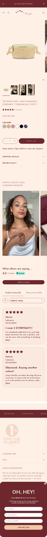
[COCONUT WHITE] (17, 126)
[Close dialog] (45, 484)
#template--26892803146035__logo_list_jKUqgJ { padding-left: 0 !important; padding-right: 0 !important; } (23, 266)
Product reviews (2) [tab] (13, 292)
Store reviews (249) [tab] (34, 292)
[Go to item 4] (31, 89)
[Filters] (5, 300)
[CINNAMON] (9, 126)
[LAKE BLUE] (26, 126)
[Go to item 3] (22, 89)
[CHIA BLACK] (21, 126)
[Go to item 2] (14, 89)
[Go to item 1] (6, 89)
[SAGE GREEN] (4, 126)
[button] (8, 109)
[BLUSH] (13, 126)
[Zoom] (43, 79)
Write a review (24, 282)
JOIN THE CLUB (23, 527)
